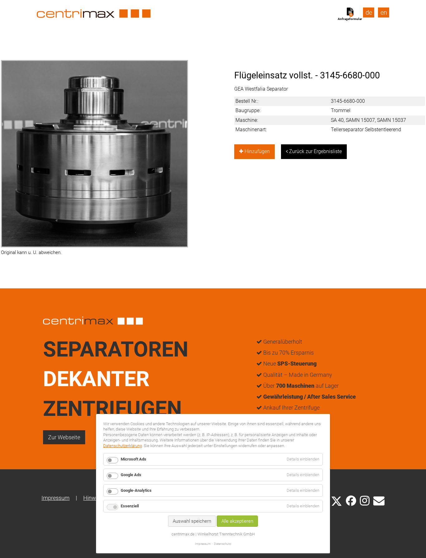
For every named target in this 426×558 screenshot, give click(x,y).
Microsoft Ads (133, 459)
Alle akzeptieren (237, 521)
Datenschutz (222, 544)
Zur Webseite (64, 437)
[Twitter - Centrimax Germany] (336, 500)
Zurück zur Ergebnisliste (315, 151)
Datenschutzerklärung (122, 445)
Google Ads (131, 474)
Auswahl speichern (192, 521)
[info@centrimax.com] (379, 500)
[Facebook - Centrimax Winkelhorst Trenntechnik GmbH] (351, 501)
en (383, 12)
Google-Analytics (136, 490)
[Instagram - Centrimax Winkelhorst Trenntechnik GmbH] (365, 500)
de (368, 12)
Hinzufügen (256, 151)
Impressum (55, 498)
